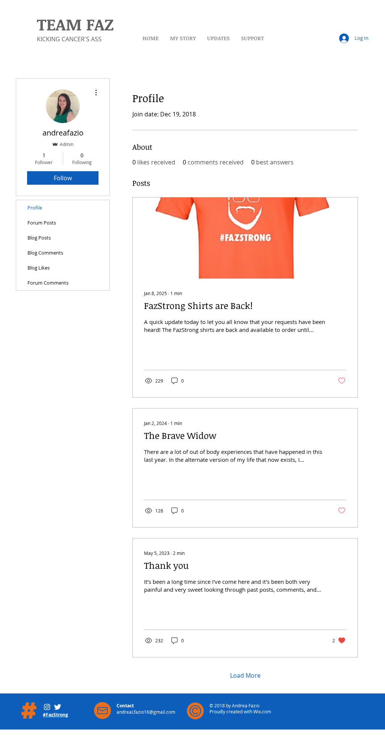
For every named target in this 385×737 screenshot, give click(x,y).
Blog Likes (38, 267)
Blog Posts (39, 237)
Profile (34, 207)
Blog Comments (45, 252)
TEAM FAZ (75, 24)
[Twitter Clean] (57, 707)
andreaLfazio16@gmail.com (146, 712)
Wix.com (262, 711)
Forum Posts (41, 222)
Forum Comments (47, 282)
